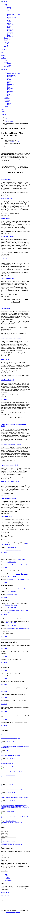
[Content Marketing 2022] (8, 841)
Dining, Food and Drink (13, 14)
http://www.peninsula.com (13, 594)
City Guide (10, 33)
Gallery (6, 5)
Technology (10, 24)
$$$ (10, 465)
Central (18, 559)
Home (5, 4)
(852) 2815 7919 (5, 895)
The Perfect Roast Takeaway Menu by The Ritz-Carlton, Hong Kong (14, 797)
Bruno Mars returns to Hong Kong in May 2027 (10, 738)
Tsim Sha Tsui (19, 588)
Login (2, 52)
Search (3, 838)
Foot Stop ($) (4, 399)
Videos (9, 8)
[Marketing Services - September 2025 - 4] (12, 822)
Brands (9, 45)
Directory (6, 42)
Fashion (9, 23)
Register (3, 55)
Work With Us (7, 880)
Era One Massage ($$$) (7, 278)
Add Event (3, 58)
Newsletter (7, 10)
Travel (9, 21)
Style (8, 27)
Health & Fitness (11, 17)
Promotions (7, 39)
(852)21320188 (12, 576)
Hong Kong (7, 544)
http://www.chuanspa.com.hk (13, 550)
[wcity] (4, 69)
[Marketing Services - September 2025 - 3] (12, 844)
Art (8, 18)
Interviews (10, 32)
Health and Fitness (14, 141)
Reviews (9, 30)
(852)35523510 (12, 547)
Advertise (6, 46)
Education (10, 36)
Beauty (9, 20)
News (5, 13)
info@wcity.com (5, 892)
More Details (4, 552)
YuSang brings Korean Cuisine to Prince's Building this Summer (13, 771)
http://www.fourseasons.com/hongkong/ (16, 564)
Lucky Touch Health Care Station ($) (11, 338)
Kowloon (7, 605)
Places (9, 43)
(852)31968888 (12, 562)
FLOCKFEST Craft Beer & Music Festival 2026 (10, 755)
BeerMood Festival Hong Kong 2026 (8, 763)
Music (8, 26)
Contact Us (4, 49)
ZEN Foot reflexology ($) (8, 380)
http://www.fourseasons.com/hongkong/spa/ (17, 628)
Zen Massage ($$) (5, 179)
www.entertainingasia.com (13, 912)
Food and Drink (10, 758)
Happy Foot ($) (5, 359)
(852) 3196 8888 (12, 625)
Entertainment (11, 15)
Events (6, 38)
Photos (9, 7)
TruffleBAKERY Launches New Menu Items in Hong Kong (12, 789)
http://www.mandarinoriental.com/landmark (17, 579)
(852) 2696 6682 (12, 607)
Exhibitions (10, 29)
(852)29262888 (12, 591)
